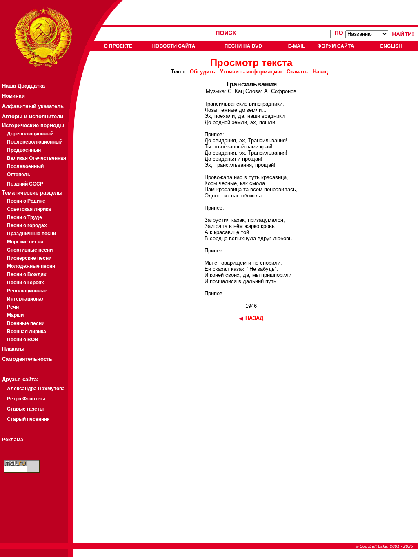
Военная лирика (26, 331)
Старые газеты (25, 409)
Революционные (27, 291)
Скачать (297, 72)
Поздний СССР (25, 184)
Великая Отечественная (36, 158)
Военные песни (25, 323)
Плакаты (13, 349)
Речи (13, 307)
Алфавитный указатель (33, 106)
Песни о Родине (26, 201)
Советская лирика (29, 209)
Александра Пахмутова (36, 388)
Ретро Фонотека (26, 399)
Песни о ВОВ (22, 340)
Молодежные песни (31, 266)
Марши (15, 315)
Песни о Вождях (27, 274)
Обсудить (202, 72)
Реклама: (13, 439)
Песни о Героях (25, 282)
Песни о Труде (24, 217)
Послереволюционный (34, 142)
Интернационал (26, 299)
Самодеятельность (27, 359)
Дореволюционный (30, 134)
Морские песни (25, 242)
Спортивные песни (30, 250)
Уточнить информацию (251, 72)
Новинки (13, 96)
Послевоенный (25, 166)
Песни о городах (27, 225)
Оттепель (18, 174)
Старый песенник (28, 419)
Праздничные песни (31, 234)
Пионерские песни (29, 258)
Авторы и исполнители (32, 116)
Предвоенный (24, 150)
